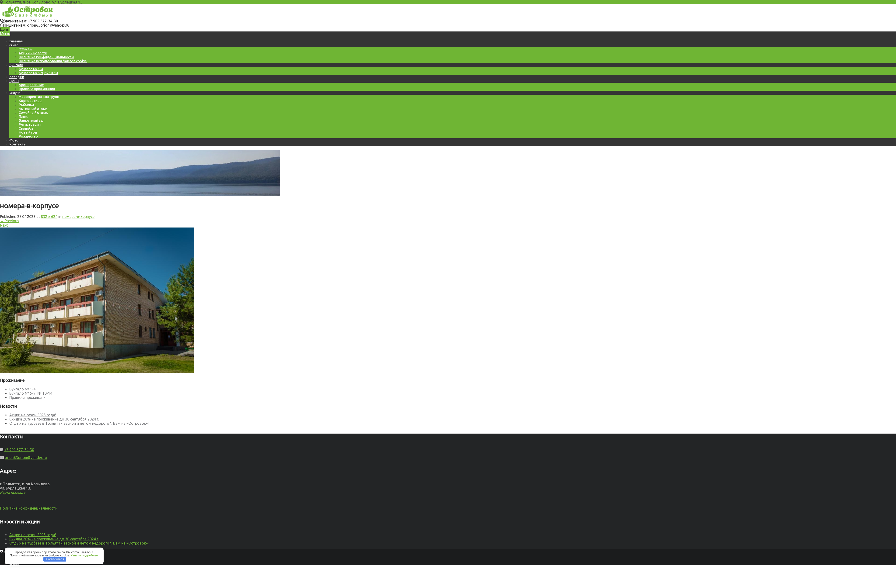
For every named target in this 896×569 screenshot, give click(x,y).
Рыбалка (26, 105)
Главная (16, 41)
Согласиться (55, 559)
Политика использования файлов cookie (53, 61)
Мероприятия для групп (39, 97)
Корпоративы (30, 101)
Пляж (23, 116)
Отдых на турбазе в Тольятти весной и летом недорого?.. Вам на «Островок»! (79, 423)
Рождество (28, 136)
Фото (13, 140)
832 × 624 (49, 216)
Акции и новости (33, 53)
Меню (5, 33)
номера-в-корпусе (78, 216)
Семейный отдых (33, 112)
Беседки (16, 77)
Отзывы (25, 49)
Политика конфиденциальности (46, 57)
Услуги (14, 93)
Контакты (17, 144)
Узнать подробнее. (84, 555)
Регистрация (30, 124)
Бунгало (16, 65)
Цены (5, 29)
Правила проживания (37, 89)
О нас (13, 45)
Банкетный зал (31, 120)
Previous (9, 221)
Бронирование (31, 85)
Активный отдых (33, 108)
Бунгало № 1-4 (31, 69)
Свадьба (26, 128)
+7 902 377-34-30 (43, 21)
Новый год (28, 132)
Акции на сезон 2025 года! (32, 415)
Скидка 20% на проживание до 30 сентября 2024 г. (54, 419)
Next (6, 225)
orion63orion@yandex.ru (48, 25)
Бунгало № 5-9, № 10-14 (38, 73)
